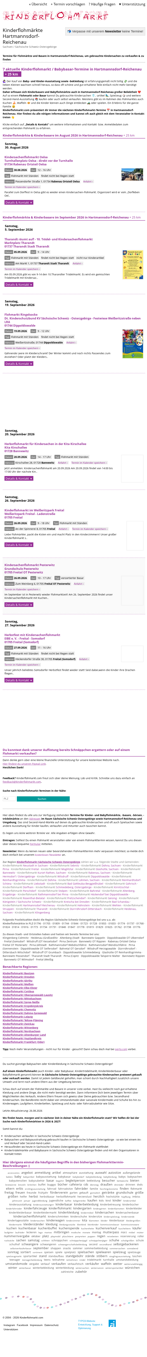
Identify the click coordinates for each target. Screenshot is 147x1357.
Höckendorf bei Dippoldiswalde (99, 894)
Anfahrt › (88, 181)
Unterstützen (11, 1329)
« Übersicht (38, 4)
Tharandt (32, 909)
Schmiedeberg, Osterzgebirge (64, 887)
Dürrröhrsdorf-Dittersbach (76, 909)
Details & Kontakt (17, 202)
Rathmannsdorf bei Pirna (43, 894)
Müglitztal (57, 869)
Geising (102, 898)
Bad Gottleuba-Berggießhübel (75, 883)
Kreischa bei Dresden (67, 901)
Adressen (35, 818)
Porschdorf (19, 890)
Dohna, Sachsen (101, 865)
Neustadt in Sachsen (25, 865)
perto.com (121, 1049)
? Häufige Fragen (102, 4)
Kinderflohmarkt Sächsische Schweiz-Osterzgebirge (48, 862)
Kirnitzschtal (111, 887)
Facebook (22, 1325)
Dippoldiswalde (90, 876)
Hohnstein (73, 905)
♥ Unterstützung (132, 4)
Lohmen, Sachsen (79, 880)
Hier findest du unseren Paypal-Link (24, 763)
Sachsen (8, 46)
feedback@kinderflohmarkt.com (22, 781)
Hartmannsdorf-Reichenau (29, 905)
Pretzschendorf (66, 898)
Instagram (9, 1325)
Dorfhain (18, 887)
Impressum (36, 1325)
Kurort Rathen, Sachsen (41, 872)
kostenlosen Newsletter (48, 854)
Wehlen (106, 905)
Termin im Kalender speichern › (22, 187)
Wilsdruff (52, 876)
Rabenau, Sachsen (89, 872)
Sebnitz (64, 865)
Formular (35, 844)
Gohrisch (120, 883)
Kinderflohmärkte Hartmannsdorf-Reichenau (23, 36)
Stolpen (53, 890)
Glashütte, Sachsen (97, 869)
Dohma (41, 880)
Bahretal (85, 890)
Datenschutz (51, 1325)
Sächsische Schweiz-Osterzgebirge (36, 46)
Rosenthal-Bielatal (24, 898)
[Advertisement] (74, 398)
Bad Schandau (110, 901)
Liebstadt (29, 883)
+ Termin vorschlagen (68, 4)
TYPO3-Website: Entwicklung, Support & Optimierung (90, 1325)
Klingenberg (32, 912)
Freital (25, 869)
